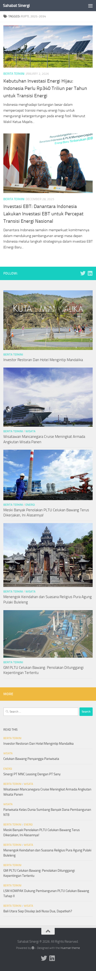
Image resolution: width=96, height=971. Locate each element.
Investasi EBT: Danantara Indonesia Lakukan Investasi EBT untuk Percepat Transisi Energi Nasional (43, 214)
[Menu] (90, 5)
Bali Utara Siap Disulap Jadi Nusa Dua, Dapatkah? (37, 911)
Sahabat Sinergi (16, 5)
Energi (30, 504)
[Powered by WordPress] (32, 947)
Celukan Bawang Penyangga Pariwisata (31, 759)
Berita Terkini (13, 74)
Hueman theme (70, 948)
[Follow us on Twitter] (83, 273)
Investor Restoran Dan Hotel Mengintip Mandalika (43, 360)
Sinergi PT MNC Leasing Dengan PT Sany (32, 774)
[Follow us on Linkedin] (90, 273)
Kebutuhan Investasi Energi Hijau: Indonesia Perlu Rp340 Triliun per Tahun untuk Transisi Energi (45, 88)
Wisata (30, 431)
